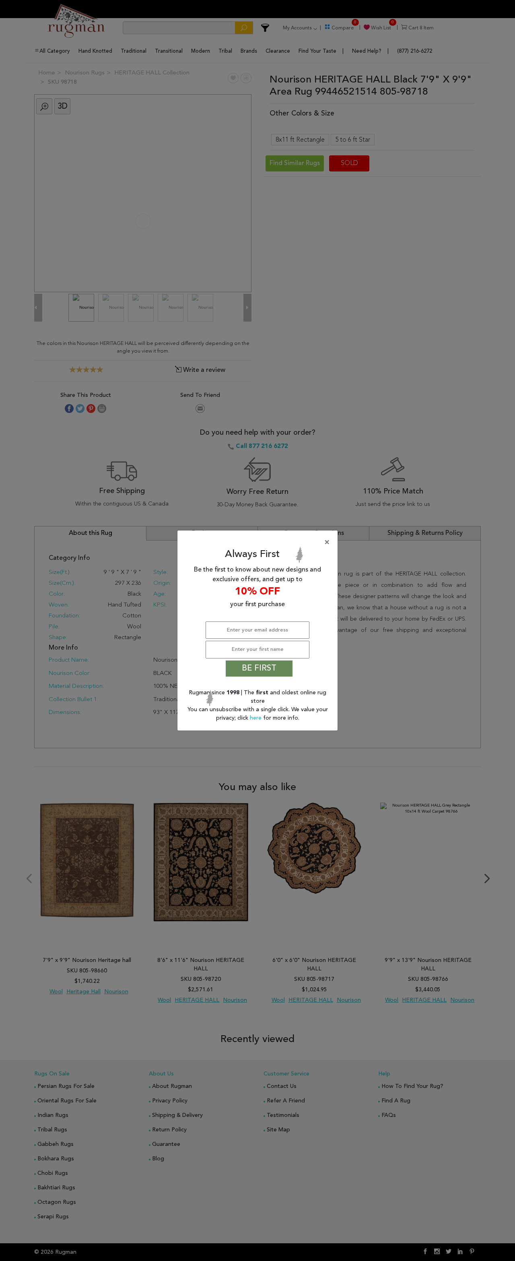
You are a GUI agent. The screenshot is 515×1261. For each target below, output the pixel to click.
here (256, 718)
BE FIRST (259, 669)
